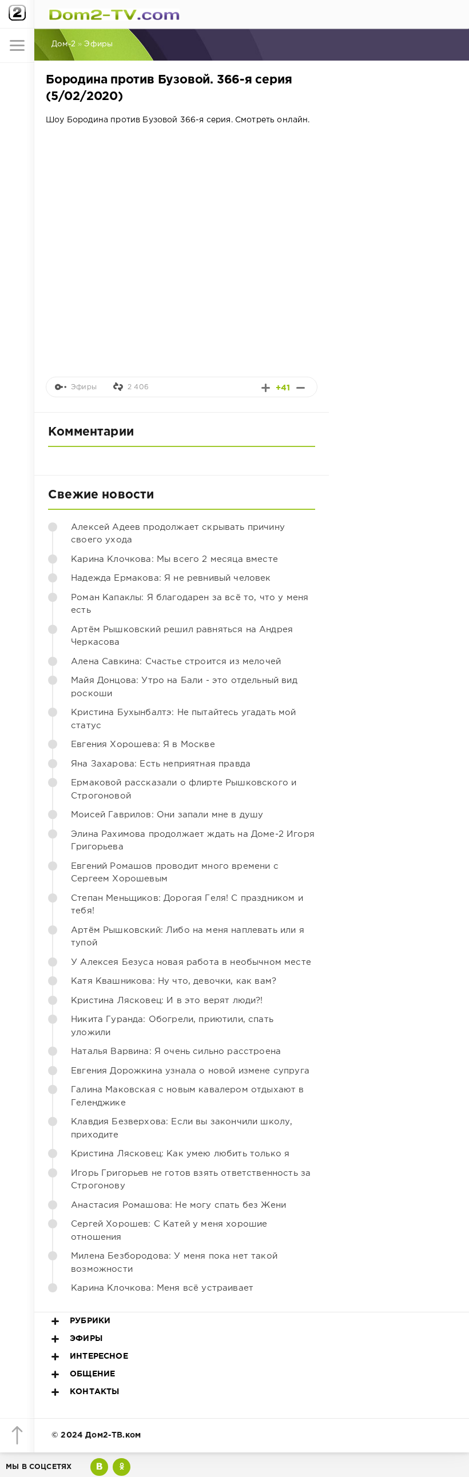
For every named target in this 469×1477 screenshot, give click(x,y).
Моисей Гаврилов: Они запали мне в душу (167, 815)
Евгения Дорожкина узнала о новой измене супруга (190, 1071)
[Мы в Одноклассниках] (121, 1467)
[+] (265, 387)
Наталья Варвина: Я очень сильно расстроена (176, 1051)
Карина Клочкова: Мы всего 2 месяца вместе (174, 559)
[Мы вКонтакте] (99, 1467)
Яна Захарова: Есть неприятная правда (161, 764)
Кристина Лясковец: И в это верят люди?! (167, 1000)
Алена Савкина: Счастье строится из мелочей (176, 661)
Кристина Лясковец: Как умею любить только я (180, 1153)
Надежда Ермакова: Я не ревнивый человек (171, 578)
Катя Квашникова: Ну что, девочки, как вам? (173, 981)
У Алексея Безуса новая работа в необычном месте (191, 962)
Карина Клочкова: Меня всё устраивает (162, 1288)
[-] (300, 387)
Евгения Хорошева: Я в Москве (143, 744)
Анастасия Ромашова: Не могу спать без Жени (178, 1205)
